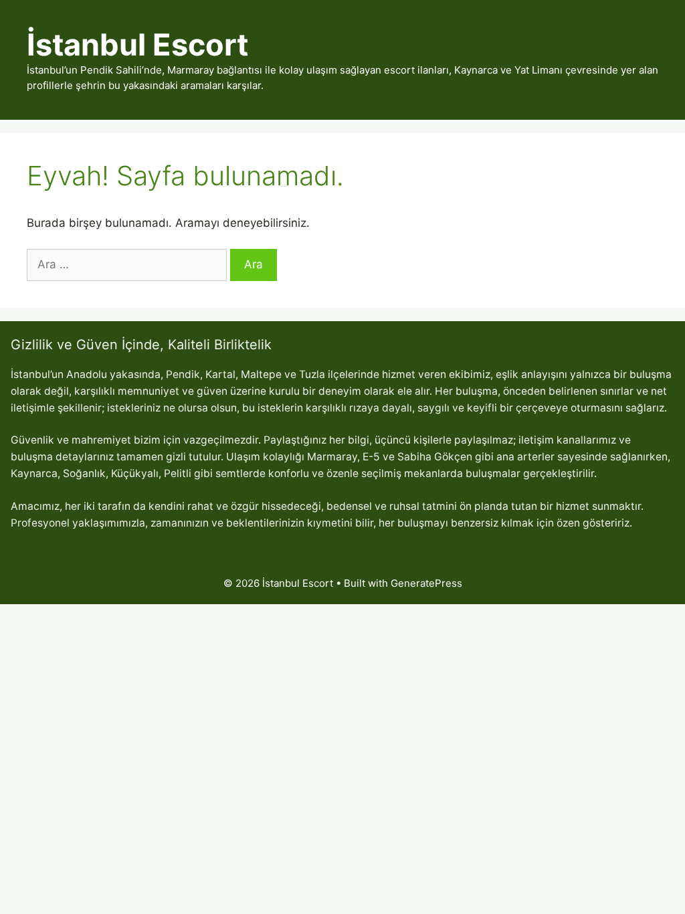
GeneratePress (426, 583)
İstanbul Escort (137, 44)
